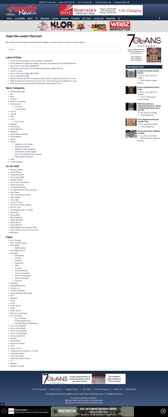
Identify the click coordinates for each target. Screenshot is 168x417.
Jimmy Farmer (15, 172)
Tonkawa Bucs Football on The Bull (24, 351)
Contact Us (98, 18)
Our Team (86, 18)
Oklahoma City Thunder (24, 144)
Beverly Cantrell (16, 170)
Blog (12, 96)
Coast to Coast (16, 202)
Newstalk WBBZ (121, 2)
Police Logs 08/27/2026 (19, 76)
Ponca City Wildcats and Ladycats (28, 154)
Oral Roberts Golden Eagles (25, 152)
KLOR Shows (15, 306)
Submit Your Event (17, 343)
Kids (12, 116)
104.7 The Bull (83, 2)
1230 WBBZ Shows (17, 250)
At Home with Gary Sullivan (20, 205)
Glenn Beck (14, 192)
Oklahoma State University (25, 149)
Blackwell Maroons (17, 286)
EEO (12, 296)
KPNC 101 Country (46, 2)
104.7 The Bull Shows (18, 243)
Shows (13, 139)
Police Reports (16, 129)
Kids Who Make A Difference (26, 323)
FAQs (17, 265)
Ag (11, 94)
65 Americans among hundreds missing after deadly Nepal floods (35, 83)
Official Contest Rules (18, 313)
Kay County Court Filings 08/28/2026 (24, 66)
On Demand (15, 126)
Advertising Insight (17, 91)
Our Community (16, 316)
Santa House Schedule (19, 134)
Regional (13, 132)
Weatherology (96, 402)
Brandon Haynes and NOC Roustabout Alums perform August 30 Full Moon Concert (43, 78)
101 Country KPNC (17, 177)
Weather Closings (17, 366)
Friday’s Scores (16, 71)
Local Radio (20, 18)
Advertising (19, 255)
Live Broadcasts (21, 270)
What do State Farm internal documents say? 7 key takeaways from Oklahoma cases (43, 81)
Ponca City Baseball (18, 326)
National (13, 124)
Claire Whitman (16, 225)
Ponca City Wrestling (18, 333)
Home (9, 18)
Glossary (18, 268)
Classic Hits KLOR (65, 2)
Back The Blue (20, 318)
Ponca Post (19, 121)
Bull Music (14, 232)
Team (12, 346)
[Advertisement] (101, 10)
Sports (12, 142)
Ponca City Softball (17, 328)
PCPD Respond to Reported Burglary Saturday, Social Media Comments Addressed (43, 63)
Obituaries (44, 18)
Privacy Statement (17, 336)
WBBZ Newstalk (16, 220)
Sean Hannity (15, 197)
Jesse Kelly (14, 200)
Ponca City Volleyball (18, 331)
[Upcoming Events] (131, 77)
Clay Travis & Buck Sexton (20, 195)
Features (65, 18)
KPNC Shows (15, 311)
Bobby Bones (15, 222)
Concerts (18, 106)
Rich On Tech (15, 207)
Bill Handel (14, 212)
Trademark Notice (17, 353)
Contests (75, 18)
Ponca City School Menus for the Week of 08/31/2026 (31, 61)
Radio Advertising (22, 278)
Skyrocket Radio (90, 398)
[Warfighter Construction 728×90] (92, 411)
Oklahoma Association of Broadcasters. (87, 400)
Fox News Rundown (18, 187)
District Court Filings (18, 101)
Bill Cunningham (16, 217)
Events (55, 18)
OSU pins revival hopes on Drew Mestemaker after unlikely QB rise (36, 68)
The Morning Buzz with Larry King (23, 190)
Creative (18, 260)
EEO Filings (86, 389)
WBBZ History (20, 248)
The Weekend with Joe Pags (21, 210)
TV (36, 18)
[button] (119, 18)
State (12, 159)
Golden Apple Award (23, 321)
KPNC (12, 308)
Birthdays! (14, 283)
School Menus (15, 137)
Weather (13, 363)
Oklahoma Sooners (22, 147)
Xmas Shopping (16, 162)
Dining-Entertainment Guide (21, 293)
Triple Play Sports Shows (20, 358)
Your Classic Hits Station (19, 182)
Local (12, 119)
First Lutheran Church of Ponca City (24, 230)
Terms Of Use (15, 348)
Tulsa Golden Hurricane (24, 157)
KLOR (12, 303)
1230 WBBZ (14, 245)
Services (18, 281)
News (30, 18)
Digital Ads (19, 263)
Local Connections (22, 273)
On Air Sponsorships (23, 276)
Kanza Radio (15, 215)
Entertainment (15, 104)
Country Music (20, 109)
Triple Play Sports (102, 2)
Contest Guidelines (17, 291)
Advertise (110, 18)
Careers (13, 99)
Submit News (15, 341)
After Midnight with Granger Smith (23, 227)
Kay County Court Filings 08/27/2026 (24, 73)
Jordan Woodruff (17, 175)
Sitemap (13, 338)
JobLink (13, 114)
